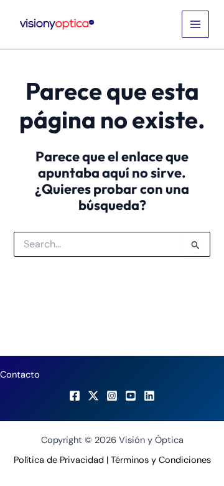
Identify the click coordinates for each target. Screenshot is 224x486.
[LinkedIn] (149, 395)
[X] (93, 395)
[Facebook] (74, 395)
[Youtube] (130, 395)
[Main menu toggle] (195, 24)
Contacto (20, 375)
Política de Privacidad (59, 460)
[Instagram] (112, 395)
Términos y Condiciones (161, 460)
